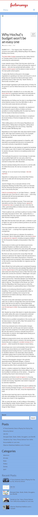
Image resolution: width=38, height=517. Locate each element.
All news (5, 458)
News (4, 461)
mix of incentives (27, 387)
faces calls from (6, 93)
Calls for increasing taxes (9, 192)
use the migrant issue (8, 270)
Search (4, 415)
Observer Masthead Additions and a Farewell (16, 445)
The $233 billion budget (9, 56)
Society (5, 466)
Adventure (6, 455)
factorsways (19, 5)
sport (4, 469)
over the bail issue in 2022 (9, 307)
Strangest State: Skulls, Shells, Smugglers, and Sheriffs (19, 437)
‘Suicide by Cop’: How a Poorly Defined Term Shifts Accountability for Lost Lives (21, 500)
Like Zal (5, 434)
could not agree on (21, 377)
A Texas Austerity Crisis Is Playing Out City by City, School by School (22, 480)
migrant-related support (9, 69)
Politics (9, 45)
